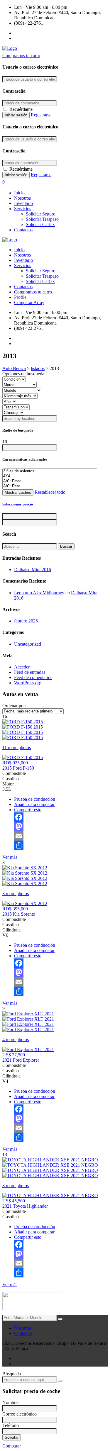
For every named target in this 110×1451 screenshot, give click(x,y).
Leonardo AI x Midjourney (39, 592)
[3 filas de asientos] (50, 471)
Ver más (9, 857)
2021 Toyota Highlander (25, 1206)
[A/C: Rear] (50, 486)
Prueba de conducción (34, 799)
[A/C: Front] (50, 481)
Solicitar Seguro (40, 213)
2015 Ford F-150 (18, 768)
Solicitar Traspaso (42, 219)
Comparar (11, 1445)
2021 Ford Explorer (20, 1060)
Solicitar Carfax (40, 224)
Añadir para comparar (34, 804)
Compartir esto (27, 809)
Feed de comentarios (33, 677)
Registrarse (41, 114)
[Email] (61, 836)
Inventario (23, 203)
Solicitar (11, 1437)
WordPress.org (27, 682)
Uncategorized (27, 644)
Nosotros (22, 198)
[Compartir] (61, 845)
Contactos (23, 229)
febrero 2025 (26, 620)
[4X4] (50, 476)
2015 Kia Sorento (18, 914)
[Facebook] (61, 817)
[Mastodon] (61, 826)
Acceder (22, 666)
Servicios (22, 208)
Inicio (19, 192)
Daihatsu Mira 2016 (32, 569)
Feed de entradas (29, 672)
